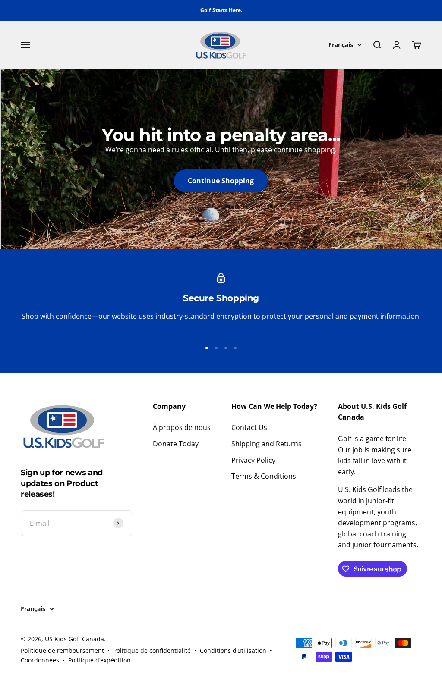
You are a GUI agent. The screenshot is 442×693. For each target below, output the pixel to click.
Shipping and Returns (266, 443)
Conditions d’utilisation (233, 650)
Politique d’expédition (99, 660)
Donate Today (176, 443)
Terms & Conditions (263, 476)
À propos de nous (182, 427)
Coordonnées (40, 660)
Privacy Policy (253, 460)
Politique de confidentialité (152, 650)
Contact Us (249, 427)
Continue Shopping (221, 180)
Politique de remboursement (62, 650)
